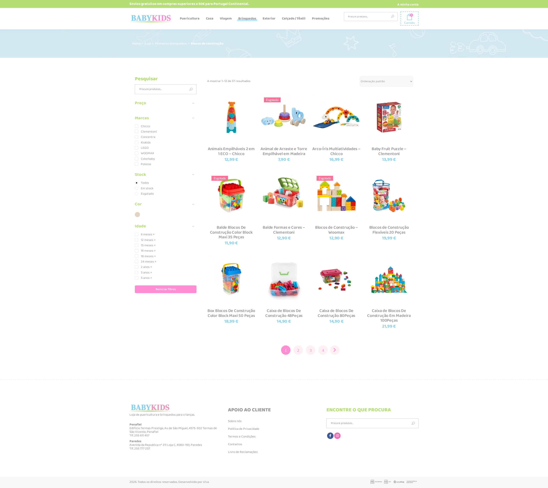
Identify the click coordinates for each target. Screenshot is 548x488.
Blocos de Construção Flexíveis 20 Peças (389, 230)
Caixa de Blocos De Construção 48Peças (283, 313)
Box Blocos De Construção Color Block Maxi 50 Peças (231, 313)
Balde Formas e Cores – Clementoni (284, 230)
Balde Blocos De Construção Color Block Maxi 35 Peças (231, 232)
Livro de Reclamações (243, 452)
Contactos (235, 444)
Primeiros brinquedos (171, 43)
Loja (148, 43)
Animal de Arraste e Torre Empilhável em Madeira (284, 151)
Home (136, 43)
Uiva (206, 482)
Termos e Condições (242, 436)
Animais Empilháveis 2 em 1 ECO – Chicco (231, 151)
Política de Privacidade (243, 428)
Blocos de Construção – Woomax (336, 230)
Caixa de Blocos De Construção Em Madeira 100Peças (389, 315)
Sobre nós (235, 421)
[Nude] (137, 214)
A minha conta (407, 4)
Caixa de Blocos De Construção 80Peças (336, 313)
